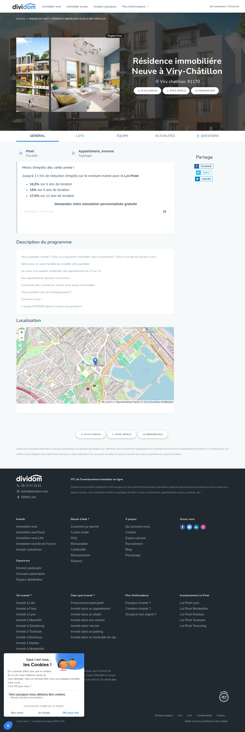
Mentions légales (164, 715)
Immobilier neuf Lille (30, 538)
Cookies (220, 715)
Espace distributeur (29, 579)
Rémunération (80, 555)
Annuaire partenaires (30, 573)
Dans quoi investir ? (83, 595)
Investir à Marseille (29, 620)
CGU (180, 715)
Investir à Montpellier (30, 648)
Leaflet (108, 401)
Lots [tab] (80, 135)
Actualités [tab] (165, 135)
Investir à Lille (25, 602)
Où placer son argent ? (140, 614)
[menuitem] (51, 6)
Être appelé (178, 90)
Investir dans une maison (88, 620)
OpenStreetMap (152, 401)
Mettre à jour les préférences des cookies (206, 721)
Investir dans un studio (86, 614)
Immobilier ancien (77, 6)
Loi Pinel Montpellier (194, 608)
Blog (128, 549)
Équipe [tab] (122, 135)
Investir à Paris (26, 608)
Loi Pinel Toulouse (192, 620)
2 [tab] (68, 118)
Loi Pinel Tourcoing (193, 625)
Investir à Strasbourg (30, 625)
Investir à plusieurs (105, 6)
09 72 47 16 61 (30, 485)
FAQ (74, 538)
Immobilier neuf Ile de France (36, 543)
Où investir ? (24, 595)
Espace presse (135, 538)
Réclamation (79, 543)
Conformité (78, 549)
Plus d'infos (149, 90)
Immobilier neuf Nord (30, 532)
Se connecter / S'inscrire (224, 6)
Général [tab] (37, 135)
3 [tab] (74, 118)
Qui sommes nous (137, 526)
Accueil (21, 19)
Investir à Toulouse (29, 631)
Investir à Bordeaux (29, 637)
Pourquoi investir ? (138, 602)
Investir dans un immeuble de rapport (96, 637)
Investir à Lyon (26, 614)
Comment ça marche (85, 526)
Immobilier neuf (51, 6)
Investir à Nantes (27, 643)
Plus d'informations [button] (133, 6)
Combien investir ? (138, 608)
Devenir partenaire (29, 568)
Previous (13, 75)
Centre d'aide (80, 532)
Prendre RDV (206, 90)
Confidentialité (204, 715)
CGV (189, 715)
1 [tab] (62, 118)
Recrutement (134, 543)
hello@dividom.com (34, 491)
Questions (210, 135)
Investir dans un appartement (90, 608)
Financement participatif (87, 602)
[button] (95, 361)
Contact (130, 532)
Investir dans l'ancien (85, 625)
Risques (76, 561)
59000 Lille (28, 497)
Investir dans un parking (87, 631)
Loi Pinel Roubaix (192, 614)
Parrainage (132, 555)
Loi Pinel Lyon (189, 602)
